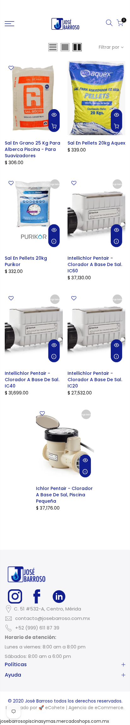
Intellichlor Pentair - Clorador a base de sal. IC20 (95, 379)
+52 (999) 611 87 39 (37, 627)
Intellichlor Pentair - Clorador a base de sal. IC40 (32, 379)
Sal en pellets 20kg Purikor (26, 261)
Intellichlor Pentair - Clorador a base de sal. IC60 (95, 264)
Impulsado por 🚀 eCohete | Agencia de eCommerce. (65, 707)
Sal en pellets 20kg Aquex (96, 143)
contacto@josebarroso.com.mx (52, 618)
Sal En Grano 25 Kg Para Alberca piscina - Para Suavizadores (32, 149)
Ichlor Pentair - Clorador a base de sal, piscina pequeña (64, 494)
